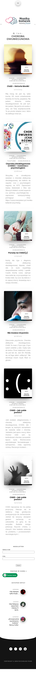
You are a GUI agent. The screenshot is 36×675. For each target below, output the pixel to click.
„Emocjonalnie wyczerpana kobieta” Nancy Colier (13, 622)
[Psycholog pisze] (18, 22)
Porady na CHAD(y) (18, 252)
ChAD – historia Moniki (18, 86)
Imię (3, 556)
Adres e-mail (6, 549)
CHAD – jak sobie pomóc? (18, 411)
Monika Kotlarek (26, 70)
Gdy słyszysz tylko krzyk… (14, 592)
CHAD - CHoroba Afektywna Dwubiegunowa (17, 79)
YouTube (11, 161)
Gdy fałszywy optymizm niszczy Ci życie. (13, 607)
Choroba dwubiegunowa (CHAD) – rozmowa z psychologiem (18, 165)
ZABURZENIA (19, 83)
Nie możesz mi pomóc (18, 333)
